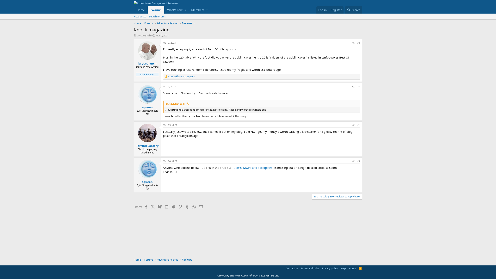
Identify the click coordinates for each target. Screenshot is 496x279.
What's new (175, 10)
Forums (156, 10)
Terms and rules (310, 268)
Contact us (292, 268)
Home (141, 10)
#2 (358, 86)
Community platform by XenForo (248, 275)
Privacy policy (330, 268)
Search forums (157, 16)
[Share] (353, 43)
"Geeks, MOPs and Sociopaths (252, 168)
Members (197, 10)
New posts (140, 16)
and (181, 76)
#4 (358, 161)
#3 (358, 125)
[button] (185, 10)
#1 (358, 42)
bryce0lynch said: (175, 103)
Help (343, 268)
